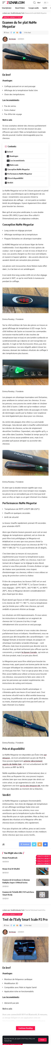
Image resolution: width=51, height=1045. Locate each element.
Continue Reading (25, 1028)
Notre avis (14, 165)
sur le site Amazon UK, (30, 785)
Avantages (14, 156)
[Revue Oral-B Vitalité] (42, 871)
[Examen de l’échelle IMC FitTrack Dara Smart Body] (42, 894)
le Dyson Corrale (29, 652)
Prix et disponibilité (15, 178)
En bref (10, 152)
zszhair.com (15, 2)
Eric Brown (12, 39)
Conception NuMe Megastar (18, 169)
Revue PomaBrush (9, 858)
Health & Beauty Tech (12, 17)
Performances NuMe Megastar (19, 174)
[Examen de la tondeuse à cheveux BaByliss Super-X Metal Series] (42, 882)
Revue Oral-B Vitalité (11, 869)
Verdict (10, 183)
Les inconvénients (17, 161)
